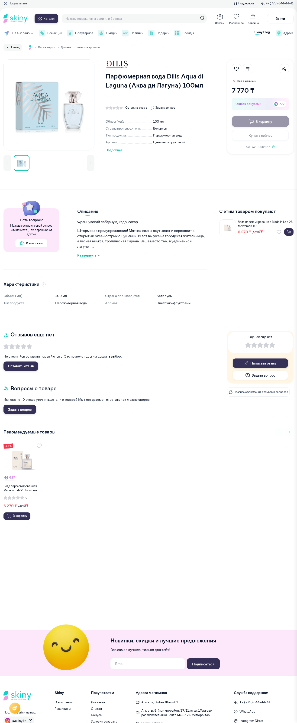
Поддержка (246, 3)
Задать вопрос (20, 409)
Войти (280, 18)
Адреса (288, 33)
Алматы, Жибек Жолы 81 (159, 702)
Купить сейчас (260, 135)
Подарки (162, 33)
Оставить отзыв (21, 366)
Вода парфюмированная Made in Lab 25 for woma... (21, 488)
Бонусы (96, 715)
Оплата (96, 709)
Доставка (98, 702)
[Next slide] (289, 432)
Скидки (111, 33)
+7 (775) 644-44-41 (280, 3)
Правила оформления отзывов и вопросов (261, 392)
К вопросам (34, 243)
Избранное (236, 23)
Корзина (253, 23)
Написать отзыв (263, 363)
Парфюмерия (46, 47)
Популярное (84, 33)
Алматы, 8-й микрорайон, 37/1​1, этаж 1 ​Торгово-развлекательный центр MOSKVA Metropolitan (177, 712)
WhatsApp (247, 711)
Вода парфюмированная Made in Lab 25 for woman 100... (265, 224)
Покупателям (18, 3)
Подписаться (203, 664)
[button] (7, 163)
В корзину (263, 121)
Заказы (219, 23)
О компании (64, 702)
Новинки (136, 33)
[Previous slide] (279, 432)
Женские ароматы (88, 47)
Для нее (66, 47)
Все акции (54, 33)
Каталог (49, 18)
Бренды (188, 33)
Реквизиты (63, 709)
